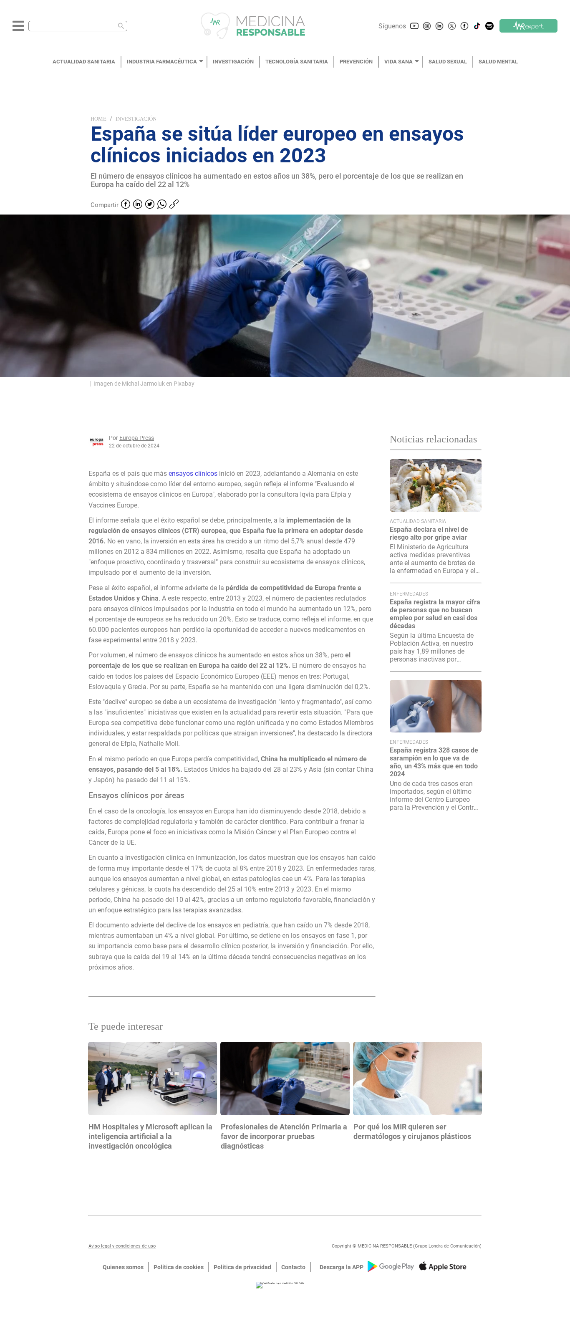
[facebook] (126, 205)
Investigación (136, 119)
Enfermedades (409, 593)
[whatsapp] (162, 205)
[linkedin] (138, 205)
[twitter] (150, 205)
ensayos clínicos (193, 473)
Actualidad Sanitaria (418, 521)
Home (98, 119)
